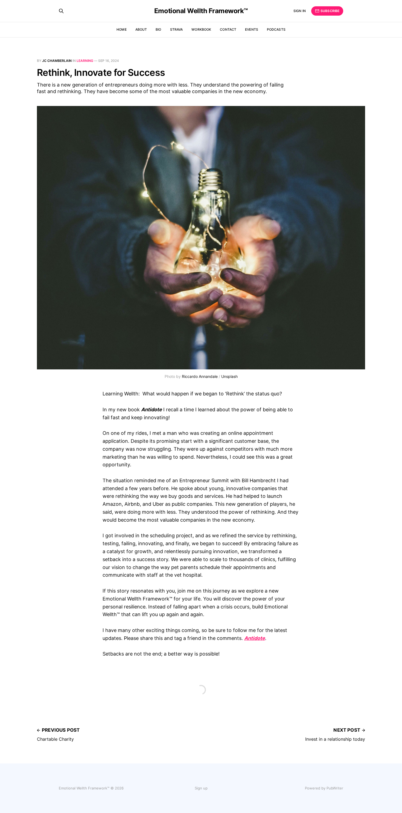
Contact (228, 29)
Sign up (201, 788)
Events (251, 29)
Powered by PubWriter (324, 788)
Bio (158, 29)
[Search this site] (61, 11)
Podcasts (276, 29)
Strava (176, 29)
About (141, 29)
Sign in (299, 11)
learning (85, 61)
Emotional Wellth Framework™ (201, 11)
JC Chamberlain (57, 61)
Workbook (201, 29)
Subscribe (330, 11)
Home (121, 29)
